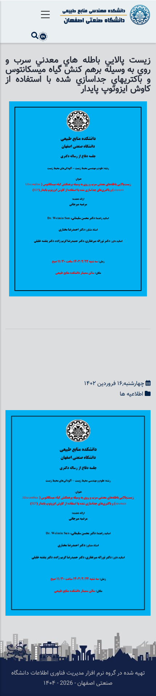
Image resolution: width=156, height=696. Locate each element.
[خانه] (104, 14)
